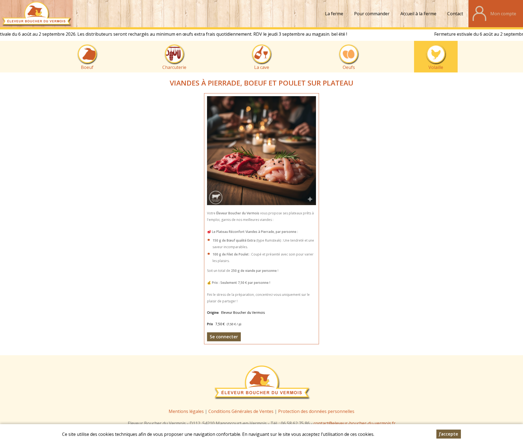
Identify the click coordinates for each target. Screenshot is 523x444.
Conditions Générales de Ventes (241, 411)
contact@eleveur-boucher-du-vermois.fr (355, 423)
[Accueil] (36, 13)
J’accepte (448, 434)
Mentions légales (186, 411)
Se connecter (224, 337)
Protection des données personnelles (316, 411)
